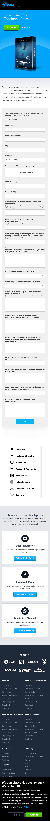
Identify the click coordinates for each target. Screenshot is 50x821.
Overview (5, 685)
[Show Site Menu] (46, 5)
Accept (34, 815)
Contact (28, 770)
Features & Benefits (9, 689)
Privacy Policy (23, 807)
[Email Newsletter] (25, 538)
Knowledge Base (8, 773)
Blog (26, 773)
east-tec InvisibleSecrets (15, 15)
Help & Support (8, 702)
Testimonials (6, 699)
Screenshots (7, 692)
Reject (16, 815)
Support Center (8, 776)
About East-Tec (31, 753)
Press (27, 766)
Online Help (6, 770)
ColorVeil (5, 753)
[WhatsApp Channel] (25, 611)
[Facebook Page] (25, 574)
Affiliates (28, 763)
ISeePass (5, 757)
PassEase (5, 760)
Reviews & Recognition (11, 695)
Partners (28, 760)
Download (6, 705)
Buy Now (5, 708)
